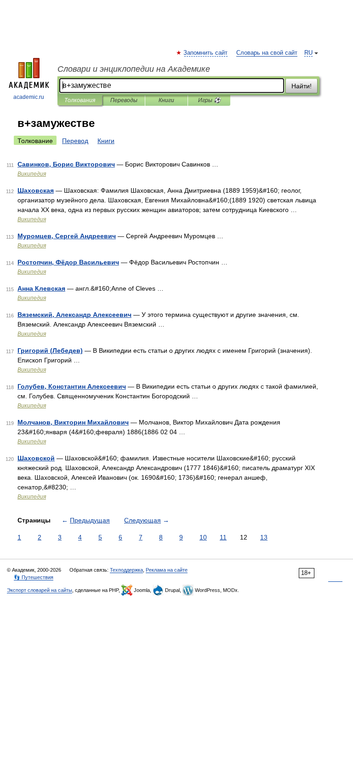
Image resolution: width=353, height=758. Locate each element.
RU (308, 53)
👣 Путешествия (33, 577)
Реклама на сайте (167, 570)
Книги (166, 100)
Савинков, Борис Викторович (66, 164)
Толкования (79, 100)
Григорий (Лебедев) (50, 350)
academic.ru (28, 97)
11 (223, 537)
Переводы (123, 100)
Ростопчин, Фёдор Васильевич (68, 262)
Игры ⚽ (209, 100)
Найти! (301, 86)
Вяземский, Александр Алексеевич (74, 314)
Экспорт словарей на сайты (39, 590)
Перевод (75, 140)
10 (203, 537)
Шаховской (36, 458)
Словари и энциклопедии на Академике (133, 69)
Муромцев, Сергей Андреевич (66, 236)
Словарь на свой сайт (266, 53)
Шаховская (35, 190)
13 (264, 537)
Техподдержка (126, 570)
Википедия (31, 174)
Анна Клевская (41, 288)
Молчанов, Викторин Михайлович (73, 422)
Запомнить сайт (206, 53)
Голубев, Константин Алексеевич (71, 386)
